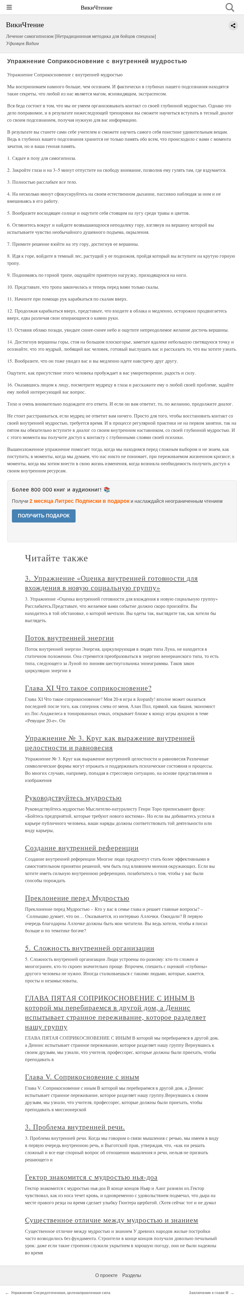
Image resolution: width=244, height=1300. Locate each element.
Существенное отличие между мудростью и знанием (111, 1220)
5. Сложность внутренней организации (89, 948)
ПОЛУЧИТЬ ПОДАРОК (44, 515)
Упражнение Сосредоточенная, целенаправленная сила (60, 1293)
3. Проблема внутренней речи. (75, 1126)
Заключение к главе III (208, 1293)
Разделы (131, 1275)
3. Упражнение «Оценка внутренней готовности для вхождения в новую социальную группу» (111, 582)
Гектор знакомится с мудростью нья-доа (91, 1177)
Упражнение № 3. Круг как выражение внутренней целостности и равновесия (110, 742)
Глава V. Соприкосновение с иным (82, 1076)
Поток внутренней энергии (69, 637)
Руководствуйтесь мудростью (73, 797)
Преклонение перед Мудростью (77, 897)
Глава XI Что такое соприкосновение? (88, 687)
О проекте (106, 1275)
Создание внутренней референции (82, 847)
